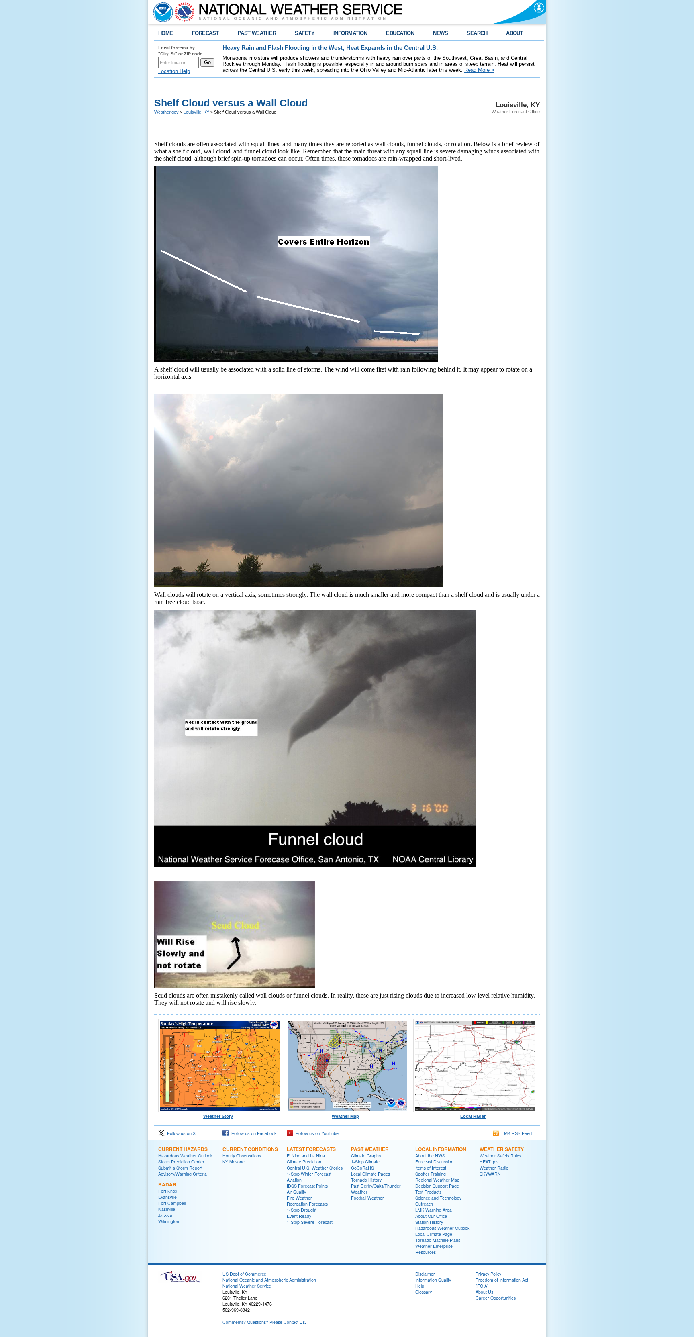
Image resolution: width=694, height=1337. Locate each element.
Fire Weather (299, 1198)
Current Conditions (250, 1149)
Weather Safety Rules (500, 1156)
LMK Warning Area (433, 1210)
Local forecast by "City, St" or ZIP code (180, 51)
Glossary (423, 1292)
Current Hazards (183, 1149)
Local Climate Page (433, 1234)
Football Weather (367, 1198)
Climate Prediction (304, 1162)
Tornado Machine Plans (437, 1240)
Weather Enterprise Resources (434, 1249)
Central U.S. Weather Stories (315, 1168)
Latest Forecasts (311, 1149)
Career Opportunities (496, 1298)
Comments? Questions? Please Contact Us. (264, 1322)
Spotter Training (430, 1174)
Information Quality (433, 1280)
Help (419, 1286)
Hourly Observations (241, 1156)
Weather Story (218, 1116)
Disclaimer (425, 1274)
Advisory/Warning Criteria (182, 1174)
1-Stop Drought (301, 1210)
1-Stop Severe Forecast (310, 1222)
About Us (484, 1292)
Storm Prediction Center (181, 1162)
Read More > (479, 70)
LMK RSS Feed (515, 1133)
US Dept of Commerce (244, 1274)
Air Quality (296, 1192)
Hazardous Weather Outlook (185, 1156)
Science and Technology (438, 1198)
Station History (429, 1222)
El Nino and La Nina (306, 1156)
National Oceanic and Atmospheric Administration (269, 1280)
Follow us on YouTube (316, 1133)
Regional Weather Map (437, 1180)
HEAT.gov (489, 1162)
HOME (165, 33)
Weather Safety (502, 1149)
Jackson (166, 1215)
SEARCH (477, 33)
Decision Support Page (437, 1186)
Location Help (174, 71)
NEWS (440, 33)
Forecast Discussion (434, 1162)
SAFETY (304, 33)
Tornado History (366, 1180)
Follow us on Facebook (253, 1133)
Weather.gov (166, 112)
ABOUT (514, 33)
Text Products (428, 1192)
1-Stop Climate (365, 1162)
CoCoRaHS (362, 1168)
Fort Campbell (172, 1203)
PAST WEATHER (257, 33)
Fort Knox (167, 1191)
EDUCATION (400, 33)
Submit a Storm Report (180, 1168)
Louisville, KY (196, 112)
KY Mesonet (234, 1162)
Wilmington (168, 1221)
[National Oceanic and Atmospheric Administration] (161, 12)
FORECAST (205, 33)
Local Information (440, 1149)
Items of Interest (430, 1168)
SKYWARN (490, 1174)
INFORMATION (350, 33)
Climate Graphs (366, 1156)
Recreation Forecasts (307, 1204)
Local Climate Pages (370, 1174)
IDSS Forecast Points (307, 1186)
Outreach (424, 1204)
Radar (167, 1184)
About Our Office (431, 1216)
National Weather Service (246, 1286)
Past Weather (370, 1149)
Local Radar (473, 1116)
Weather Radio (494, 1168)
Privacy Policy (488, 1274)
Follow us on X (180, 1133)
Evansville (167, 1197)
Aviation (294, 1180)
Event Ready (299, 1216)
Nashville (166, 1209)
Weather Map (345, 1116)
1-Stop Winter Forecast (309, 1174)
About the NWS (430, 1156)
